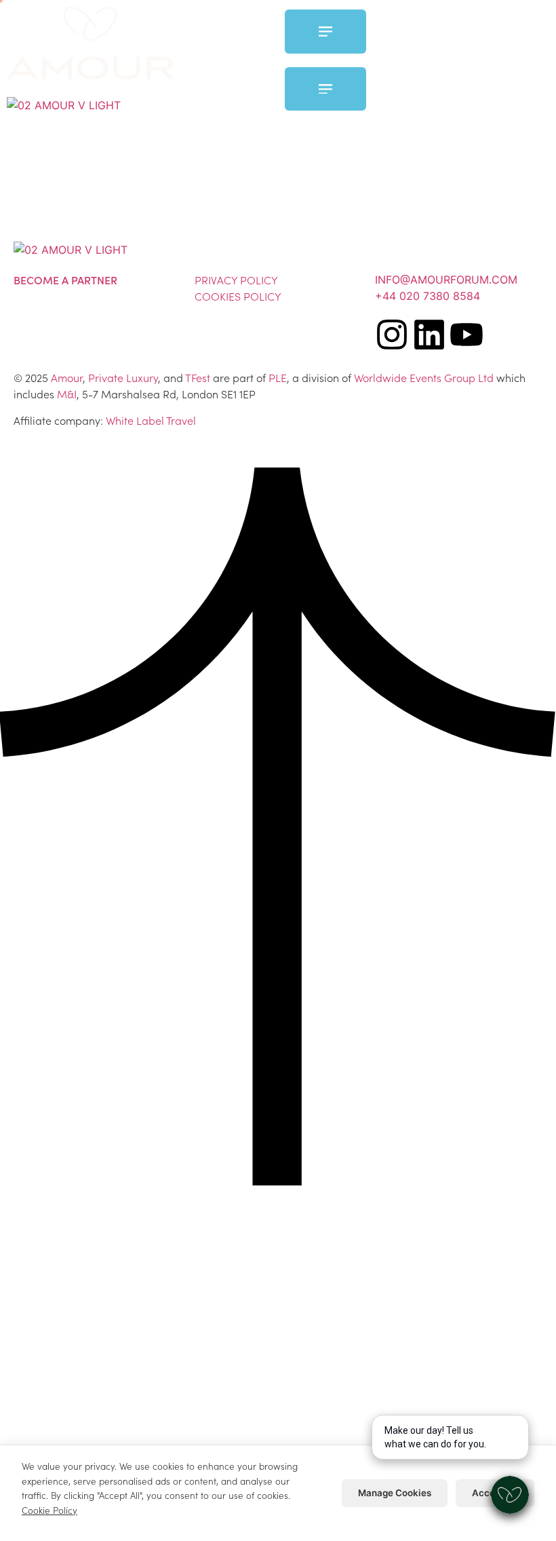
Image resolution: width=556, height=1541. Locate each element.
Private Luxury (123, 377)
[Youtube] (466, 334)
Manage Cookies (394, 1492)
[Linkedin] (429, 334)
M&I (67, 393)
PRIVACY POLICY (236, 279)
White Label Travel (151, 420)
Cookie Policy (49, 1510)
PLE (278, 377)
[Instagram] (392, 334)
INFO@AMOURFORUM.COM (446, 279)
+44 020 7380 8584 (427, 296)
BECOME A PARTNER (65, 279)
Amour (67, 377)
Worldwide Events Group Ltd (424, 377)
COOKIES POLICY (238, 295)
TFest (197, 377)
